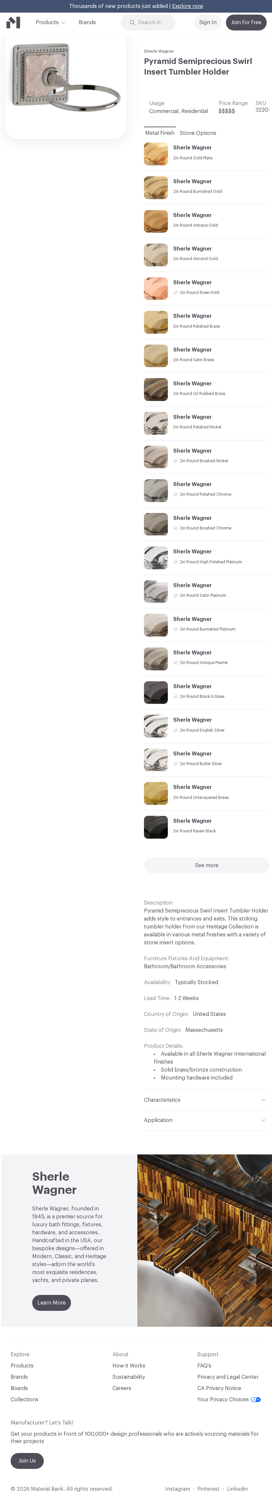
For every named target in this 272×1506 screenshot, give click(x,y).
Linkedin (237, 1489)
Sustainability (128, 1377)
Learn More (51, 1303)
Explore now (187, 6)
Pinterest (208, 1489)
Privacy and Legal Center (227, 1377)
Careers (121, 1388)
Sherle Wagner (159, 51)
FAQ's (204, 1365)
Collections (24, 1399)
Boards (19, 1388)
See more (207, 865)
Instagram (177, 1489)
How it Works (128, 1365)
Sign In (208, 22)
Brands (87, 22)
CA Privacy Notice (219, 1388)
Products (47, 22)
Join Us (27, 1461)
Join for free (246, 22)
